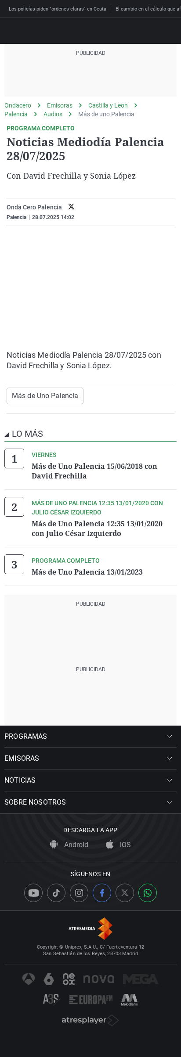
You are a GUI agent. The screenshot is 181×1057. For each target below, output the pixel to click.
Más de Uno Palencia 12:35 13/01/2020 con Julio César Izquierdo (97, 528)
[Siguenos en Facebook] (102, 893)
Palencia (16, 114)
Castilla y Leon (108, 105)
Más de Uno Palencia (45, 396)
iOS (124, 845)
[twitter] (71, 207)
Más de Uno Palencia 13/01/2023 (87, 572)
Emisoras (59, 105)
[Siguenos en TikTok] (56, 893)
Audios (52, 114)
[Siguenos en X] (125, 893)
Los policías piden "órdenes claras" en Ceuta (57, 9)
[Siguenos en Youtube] (33, 893)
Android (75, 845)
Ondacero (17, 105)
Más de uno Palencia (106, 114)
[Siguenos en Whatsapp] (147, 893)
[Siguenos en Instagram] (79, 893)
